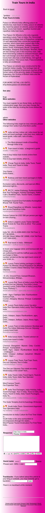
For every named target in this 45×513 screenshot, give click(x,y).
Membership (33, 503)
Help (28, 503)
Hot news (16, 504)
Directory (23, 505)
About (39, 503)
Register (38, 461)
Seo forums (30, 504)
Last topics (17, 503)
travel (12, 9)
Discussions (23, 504)
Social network (9, 504)
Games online (9, 503)
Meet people (38, 504)
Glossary (23, 503)
